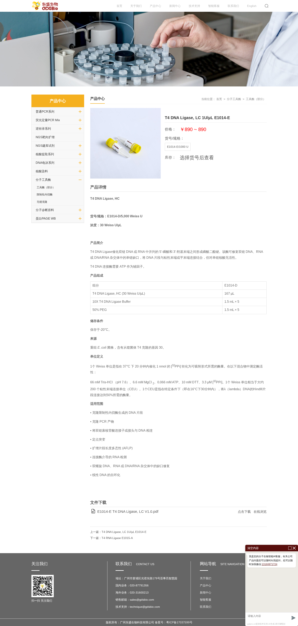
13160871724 (269, 564)
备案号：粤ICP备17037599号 (173, 622)
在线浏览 (260, 511)
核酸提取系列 (45, 154)
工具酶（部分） (46, 187)
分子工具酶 (43, 179)
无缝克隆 (42, 201)
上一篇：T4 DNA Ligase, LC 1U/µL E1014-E (118, 531)
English (251, 6)
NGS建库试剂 (45, 145)
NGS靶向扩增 (45, 137)
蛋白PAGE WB (46, 218)
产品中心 (155, 6)
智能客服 (214, 6)
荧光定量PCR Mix (48, 120)
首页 (119, 6)
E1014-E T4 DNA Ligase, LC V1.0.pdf (127, 512)
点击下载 (244, 511)
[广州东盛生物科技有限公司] (45, 6)
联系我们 (233, 6)
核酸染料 (42, 171)
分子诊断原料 (45, 210)
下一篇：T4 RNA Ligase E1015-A (111, 538)
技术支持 (194, 6)
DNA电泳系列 (45, 162)
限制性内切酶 (45, 194)
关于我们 (136, 6)
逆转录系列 (43, 128)
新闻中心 (175, 6)
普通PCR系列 (45, 111)
